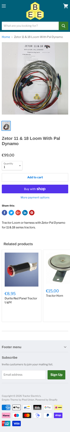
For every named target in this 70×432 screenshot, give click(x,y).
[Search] (63, 26)
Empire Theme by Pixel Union (18, 399)
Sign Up (56, 375)
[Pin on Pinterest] (31, 212)
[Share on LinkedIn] (25, 212)
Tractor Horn (54, 295)
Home (6, 37)
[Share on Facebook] (4, 212)
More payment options (35, 197)
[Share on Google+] (18, 212)
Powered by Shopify (46, 399)
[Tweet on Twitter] (11, 212)
